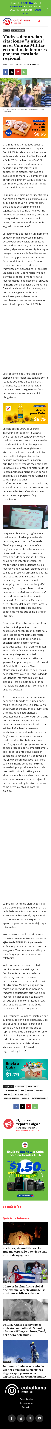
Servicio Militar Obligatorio (16, 1098)
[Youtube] (39, 1418)
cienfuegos (20, 1087)
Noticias (6, 30)
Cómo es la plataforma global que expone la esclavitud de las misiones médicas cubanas (24, 1290)
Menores (39, 1090)
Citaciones (33, 1087)
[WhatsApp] (24, 72)
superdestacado (39, 1098)
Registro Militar (20, 1094)
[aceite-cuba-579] (25, 413)
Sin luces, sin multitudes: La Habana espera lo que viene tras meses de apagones (25, 1252)
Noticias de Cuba (17, 30)
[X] (11, 72)
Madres (30, 1090)
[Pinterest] (18, 72)
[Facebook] (5, 72)
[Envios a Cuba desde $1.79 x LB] (25, 1079)
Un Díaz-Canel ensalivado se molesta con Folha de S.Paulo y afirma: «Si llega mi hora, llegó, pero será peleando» (24, 1330)
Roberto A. (34, 64)
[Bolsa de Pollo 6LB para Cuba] (25, 137)
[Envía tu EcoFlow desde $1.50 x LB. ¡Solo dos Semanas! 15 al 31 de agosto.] (25, 1200)
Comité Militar (10, 1090)
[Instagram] (21, 1418)
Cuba (22, 1090)
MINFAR (7, 1094)
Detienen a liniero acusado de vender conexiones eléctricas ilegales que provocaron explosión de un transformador (24, 1371)
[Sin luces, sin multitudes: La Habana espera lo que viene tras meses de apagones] (25, 1233)
